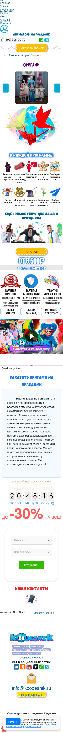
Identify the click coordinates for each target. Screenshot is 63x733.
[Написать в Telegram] (46, 40)
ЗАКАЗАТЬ (31, 251)
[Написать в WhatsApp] (41, 40)
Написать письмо (31, 695)
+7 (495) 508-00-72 (12, 40)
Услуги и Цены (36, 646)
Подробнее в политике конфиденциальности (31, 725)
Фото (34, 649)
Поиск (25, 653)
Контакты (17, 653)
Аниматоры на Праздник (31, 34)
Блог (40, 649)
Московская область (31, 657)
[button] (6, 88)
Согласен (13, 721)
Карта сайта (34, 653)
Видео (27, 649)
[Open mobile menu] (1, 0)
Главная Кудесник (21, 646)
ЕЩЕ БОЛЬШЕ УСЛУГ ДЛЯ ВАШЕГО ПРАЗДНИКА (31, 216)
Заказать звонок (31, 47)
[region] (31, 87)
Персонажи (18, 649)
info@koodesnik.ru (31, 687)
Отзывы (46, 649)
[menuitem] (5, 3)
